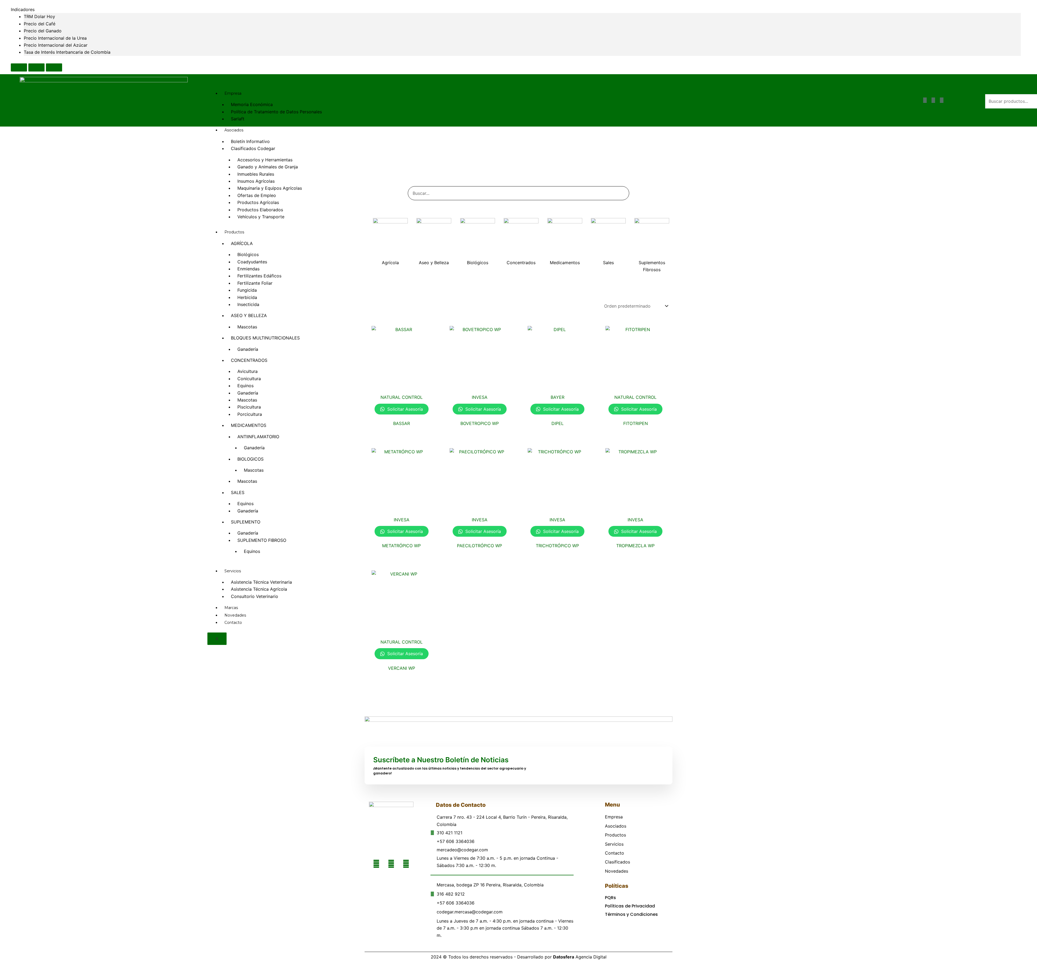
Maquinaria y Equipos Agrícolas (269, 188)
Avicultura (247, 371)
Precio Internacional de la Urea (55, 38)
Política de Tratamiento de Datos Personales (276, 111)
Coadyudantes (252, 261)
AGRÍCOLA (242, 243)
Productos (234, 232)
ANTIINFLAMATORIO (258, 436)
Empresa (232, 93)
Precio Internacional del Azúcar (55, 45)
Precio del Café (39, 23)
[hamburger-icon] (873, 94)
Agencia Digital (580, 957)
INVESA (479, 397)
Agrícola (390, 262)
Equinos (245, 385)
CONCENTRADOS (249, 360)
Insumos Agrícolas (256, 181)
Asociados (233, 130)
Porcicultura (249, 414)
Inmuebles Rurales (255, 174)
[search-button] (993, 114)
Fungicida (247, 290)
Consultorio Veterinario (254, 596)
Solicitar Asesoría (404, 409)
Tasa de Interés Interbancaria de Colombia (67, 52)
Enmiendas (248, 268)
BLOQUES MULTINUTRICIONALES (265, 338)
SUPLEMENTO (245, 522)
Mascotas (247, 326)
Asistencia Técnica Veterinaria (261, 582)
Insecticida (248, 304)
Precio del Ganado (43, 30)
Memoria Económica (252, 104)
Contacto (233, 622)
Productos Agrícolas (258, 202)
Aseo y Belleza (434, 262)
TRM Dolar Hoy (39, 16)
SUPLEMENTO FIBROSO (261, 540)
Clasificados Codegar (253, 148)
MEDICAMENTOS (248, 425)
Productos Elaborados (260, 209)
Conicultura (249, 378)
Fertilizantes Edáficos (259, 275)
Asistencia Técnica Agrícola (259, 589)
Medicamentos (565, 262)
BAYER (557, 397)
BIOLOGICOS (250, 459)
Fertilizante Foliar (254, 283)
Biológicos (248, 254)
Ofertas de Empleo (256, 195)
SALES (237, 492)
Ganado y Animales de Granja (267, 166)
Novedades (235, 615)
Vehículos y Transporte (260, 216)
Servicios (232, 571)
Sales (608, 262)
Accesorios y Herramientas (264, 159)
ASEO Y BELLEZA (249, 315)
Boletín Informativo (250, 141)
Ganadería (247, 349)
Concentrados (521, 262)
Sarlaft (237, 118)
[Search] (619, 193)
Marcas (231, 607)
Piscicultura (249, 407)
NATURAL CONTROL (402, 397)
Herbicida (247, 297)
